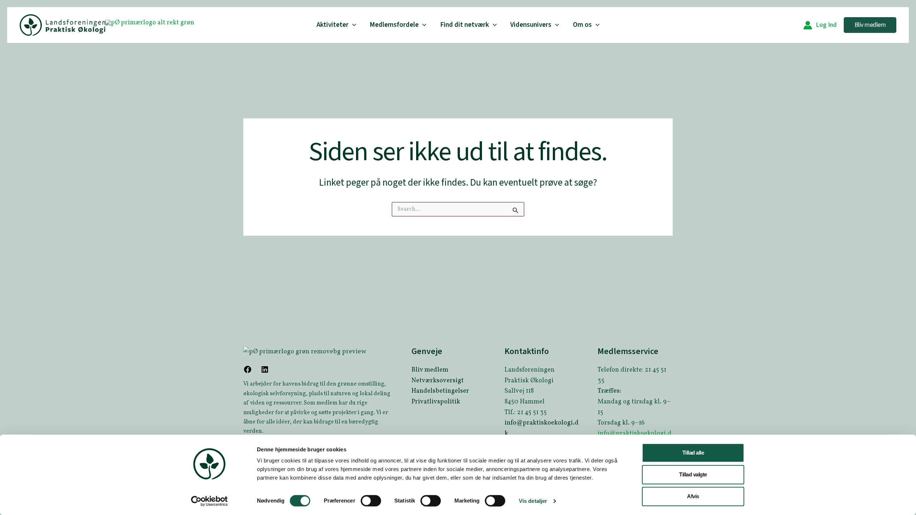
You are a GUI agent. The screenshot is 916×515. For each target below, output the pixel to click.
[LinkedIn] (264, 372)
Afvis (693, 496)
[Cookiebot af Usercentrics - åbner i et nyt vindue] (209, 501)
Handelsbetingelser (440, 391)
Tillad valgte (693, 474)
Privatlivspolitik (435, 401)
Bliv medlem (429, 370)
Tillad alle (693, 453)
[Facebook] (247, 372)
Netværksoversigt (437, 380)
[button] (352, 25)
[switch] (371, 500)
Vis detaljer (533, 501)
